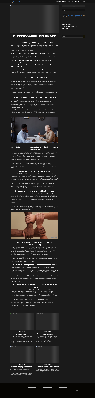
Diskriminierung (20, 45)
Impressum (12, 390)
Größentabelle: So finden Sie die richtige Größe (47, 366)
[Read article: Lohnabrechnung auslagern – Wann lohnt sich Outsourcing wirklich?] (22, 321)
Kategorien (58, 1)
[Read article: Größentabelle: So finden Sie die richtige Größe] (48, 354)
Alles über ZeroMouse (65, 28)
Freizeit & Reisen (22, 331)
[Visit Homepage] (32, 1)
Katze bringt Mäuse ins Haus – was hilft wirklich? (70, 26)
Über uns (77, 1)
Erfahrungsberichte (66, 1)
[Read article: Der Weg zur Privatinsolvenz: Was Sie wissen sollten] (22, 354)
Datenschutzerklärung (18, 390)
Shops (73, 1)
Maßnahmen (33, 193)
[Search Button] (80, 1)
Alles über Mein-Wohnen (66, 24)
